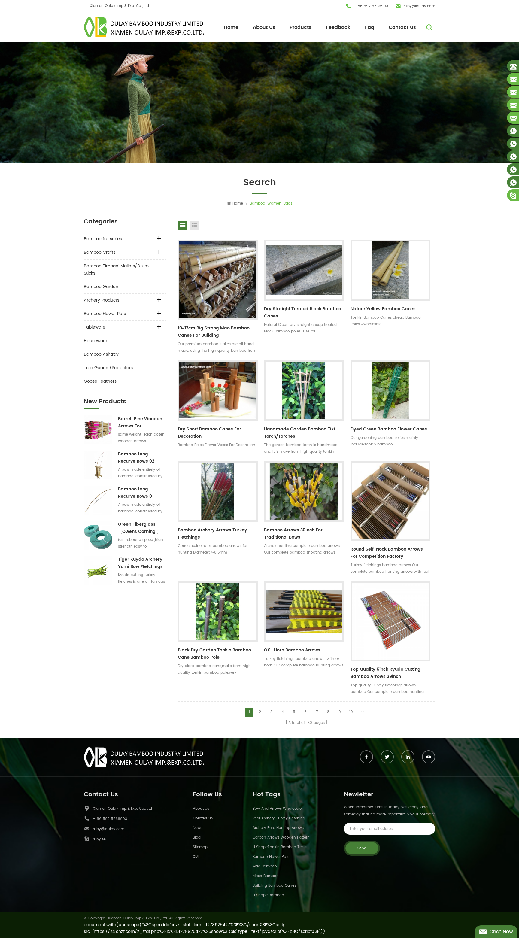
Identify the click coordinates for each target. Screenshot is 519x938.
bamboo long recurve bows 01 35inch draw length (139, 493)
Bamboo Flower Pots (105, 313)
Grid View (182, 225)
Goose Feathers (100, 381)
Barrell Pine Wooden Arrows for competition (140, 422)
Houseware (95, 340)
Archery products (101, 300)
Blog (197, 837)
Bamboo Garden (101, 286)
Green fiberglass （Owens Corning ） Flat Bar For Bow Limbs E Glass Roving (141, 528)
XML (196, 857)
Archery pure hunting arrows (278, 828)
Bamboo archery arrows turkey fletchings (212, 534)
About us (201, 809)
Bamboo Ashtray (101, 354)
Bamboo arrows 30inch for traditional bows (293, 534)
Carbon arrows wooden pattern (281, 837)
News (197, 828)
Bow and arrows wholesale (277, 809)
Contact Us (402, 27)
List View (194, 225)
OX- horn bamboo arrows (292, 650)
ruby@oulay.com (419, 6)
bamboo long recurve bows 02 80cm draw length (138, 458)
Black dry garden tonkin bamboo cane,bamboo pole (214, 654)
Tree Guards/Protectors (108, 367)
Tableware (94, 327)
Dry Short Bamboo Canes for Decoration (209, 433)
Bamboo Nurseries (103, 238)
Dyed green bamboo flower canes (389, 429)
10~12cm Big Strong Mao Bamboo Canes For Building (214, 332)
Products (300, 27)
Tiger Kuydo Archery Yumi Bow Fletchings (140, 563)
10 (351, 712)
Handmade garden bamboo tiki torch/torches (299, 433)
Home (231, 27)
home (237, 203)
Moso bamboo (266, 876)
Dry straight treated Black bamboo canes (302, 312)
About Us (264, 27)
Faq (369, 27)
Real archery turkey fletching (279, 818)
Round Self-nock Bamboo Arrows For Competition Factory (387, 553)
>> (362, 712)
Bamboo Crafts (99, 252)
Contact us (203, 818)
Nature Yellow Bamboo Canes (383, 308)
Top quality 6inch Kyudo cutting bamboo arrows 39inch (385, 673)
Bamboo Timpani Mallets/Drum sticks (116, 270)
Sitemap (200, 847)
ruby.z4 (99, 839)
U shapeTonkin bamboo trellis (280, 847)
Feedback (338, 27)
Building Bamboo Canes (274, 885)
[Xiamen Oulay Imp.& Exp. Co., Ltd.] (144, 27)
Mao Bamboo (265, 866)
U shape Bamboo (268, 895)
